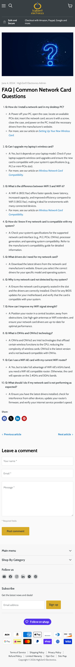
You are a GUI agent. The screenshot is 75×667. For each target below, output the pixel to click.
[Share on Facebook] (4, 418)
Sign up (53, 604)
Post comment (15, 531)
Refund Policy (15, 656)
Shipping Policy (37, 652)
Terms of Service (18, 652)
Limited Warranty (34, 656)
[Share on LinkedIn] (17, 418)
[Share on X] (11, 418)
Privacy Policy (54, 652)
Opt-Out (50, 656)
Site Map (62, 656)
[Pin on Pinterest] (24, 418)
